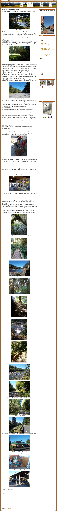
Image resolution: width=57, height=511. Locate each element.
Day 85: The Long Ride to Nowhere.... (45, 48)
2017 (41, 66)
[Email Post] (8, 489)
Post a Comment (4, 494)
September (42, 59)
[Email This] (9, 489)
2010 (41, 74)
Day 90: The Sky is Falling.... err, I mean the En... (47, 42)
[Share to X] (10, 489)
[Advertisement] (8, 501)
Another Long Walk (7, 4)
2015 (41, 68)
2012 (41, 72)
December (42, 41)
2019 (41, 63)
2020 (41, 40)
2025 (41, 36)
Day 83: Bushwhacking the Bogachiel (45, 50)
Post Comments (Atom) (8, 508)
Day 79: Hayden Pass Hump (44, 55)
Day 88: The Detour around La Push (45, 44)
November (42, 57)
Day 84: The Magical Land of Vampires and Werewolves (47, 49)
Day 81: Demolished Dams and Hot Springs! (46, 53)
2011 (41, 73)
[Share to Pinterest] (12, 489)
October (42, 58)
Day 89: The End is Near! (44, 43)
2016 (41, 67)
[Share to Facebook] (11, 489)
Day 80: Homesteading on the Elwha (45, 54)
